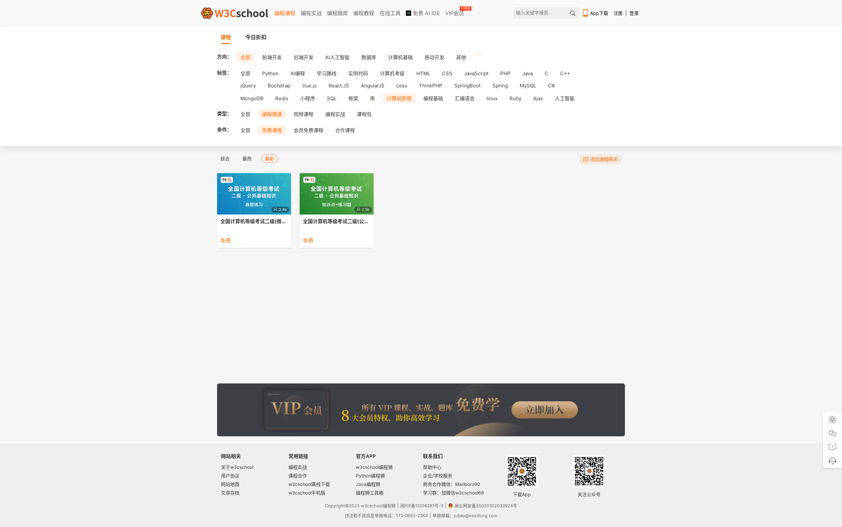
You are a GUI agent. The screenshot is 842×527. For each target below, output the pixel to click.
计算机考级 (392, 73)
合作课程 (345, 130)
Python (270, 73)
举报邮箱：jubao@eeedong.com (465, 515)
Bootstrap (279, 85)
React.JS (339, 85)
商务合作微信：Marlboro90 (451, 484)
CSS (447, 73)
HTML (423, 73)
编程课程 (284, 13)
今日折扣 (255, 37)
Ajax (538, 98)
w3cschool (372, 505)
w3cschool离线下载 (309, 484)
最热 (247, 158)
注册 (618, 13)
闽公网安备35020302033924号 (486, 505)
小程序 (307, 98)
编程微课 (272, 114)
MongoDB (251, 98)
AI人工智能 (337, 57)
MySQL (528, 85)
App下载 (599, 13)
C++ (565, 73)
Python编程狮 (370, 475)
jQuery (248, 85)
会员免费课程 (308, 130)
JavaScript (476, 73)
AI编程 (297, 73)
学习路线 (326, 73)
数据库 (368, 57)
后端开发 (303, 57)
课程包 (364, 114)
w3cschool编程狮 (374, 467)
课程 (225, 37)
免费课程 (272, 130)
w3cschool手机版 (306, 492)
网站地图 (230, 484)
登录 (634, 13)
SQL (331, 98)
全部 (245, 57)
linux (492, 98)
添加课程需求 (604, 159)
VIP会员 (455, 11)
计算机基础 (400, 57)
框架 (353, 98)
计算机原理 (399, 98)
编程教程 (363, 13)
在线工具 (390, 13)
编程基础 (433, 98)
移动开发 (434, 57)
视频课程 (303, 114)
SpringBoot (467, 85)
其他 (461, 57)
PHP (505, 73)
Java (527, 73)
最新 (269, 158)
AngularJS (372, 85)
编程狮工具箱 (370, 492)
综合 (225, 158)
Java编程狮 (368, 484)
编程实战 (311, 13)
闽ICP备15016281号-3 (421, 505)
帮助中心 (432, 467)
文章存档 (230, 492)
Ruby (515, 98)
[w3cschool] (234, 13)
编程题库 (337, 13)
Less (401, 85)
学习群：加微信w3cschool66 (453, 492)
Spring (500, 85)
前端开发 (272, 57)
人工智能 (565, 98)
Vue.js (309, 85)
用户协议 (230, 475)
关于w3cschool (237, 467)
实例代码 (358, 73)
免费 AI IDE (425, 13)
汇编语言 (465, 98)
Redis (281, 98)
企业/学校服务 (437, 475)
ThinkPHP (430, 85)
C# (551, 85)
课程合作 (297, 475)
